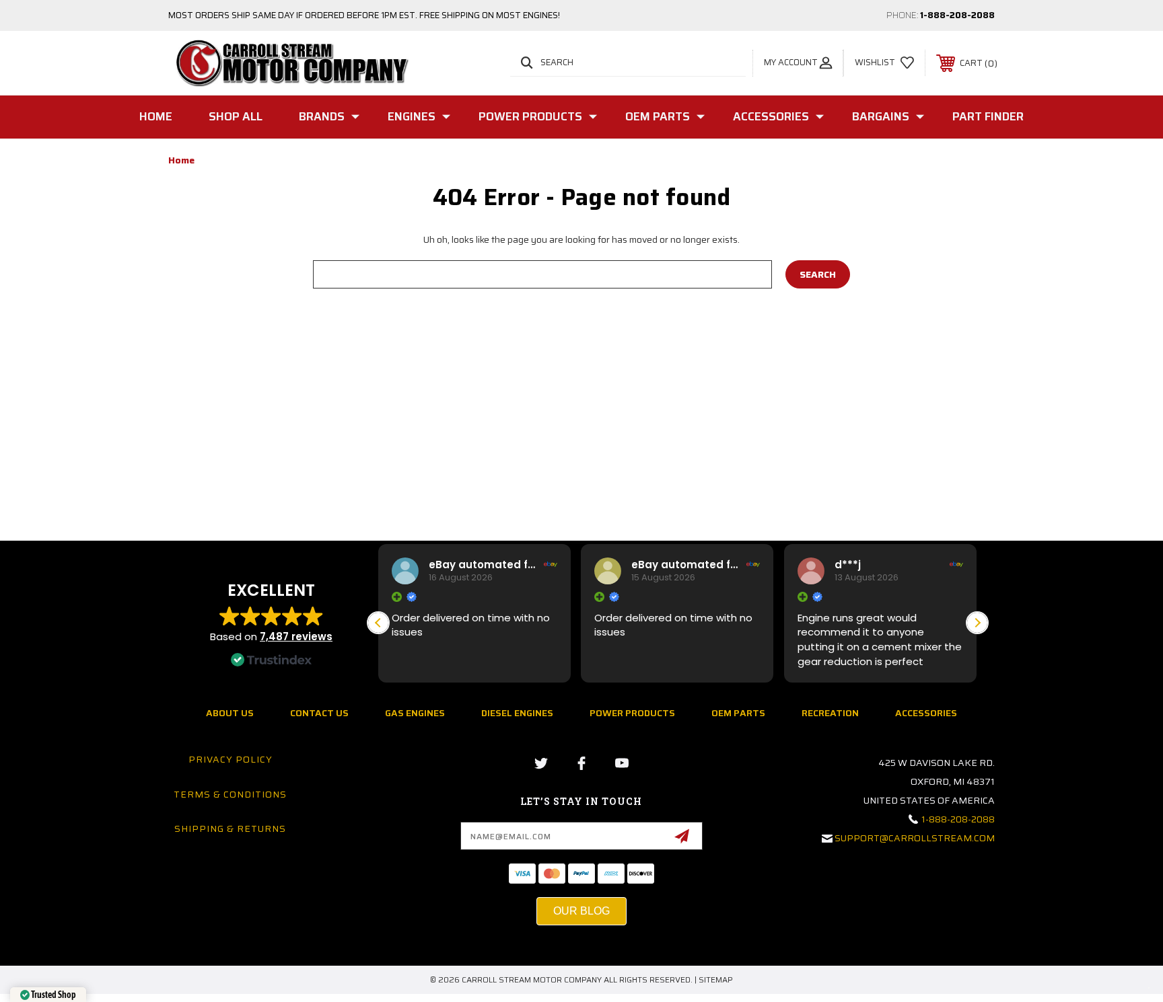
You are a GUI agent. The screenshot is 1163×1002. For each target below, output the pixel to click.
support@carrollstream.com (915, 838)
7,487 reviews (296, 636)
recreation (830, 712)
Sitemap (716, 979)
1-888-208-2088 (957, 15)
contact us (319, 712)
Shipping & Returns (230, 828)
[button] (977, 623)
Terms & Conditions (230, 794)
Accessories (771, 116)
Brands (322, 116)
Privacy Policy (230, 759)
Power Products (530, 116)
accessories (926, 712)
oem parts (738, 712)
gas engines (415, 712)
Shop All (235, 116)
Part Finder (988, 116)
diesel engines (517, 712)
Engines (411, 116)
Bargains (880, 116)
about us (230, 712)
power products (632, 712)
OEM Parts (657, 116)
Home (155, 116)
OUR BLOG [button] (581, 911)
